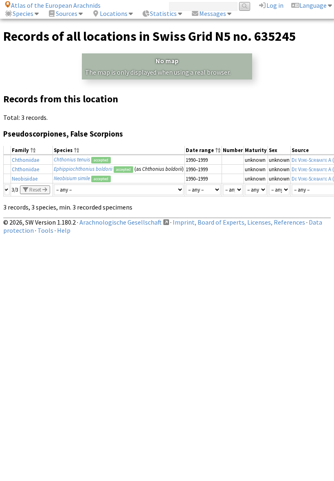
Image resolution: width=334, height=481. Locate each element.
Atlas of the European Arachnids (56, 5)
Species (23, 13)
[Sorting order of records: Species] (76, 150)
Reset (35, 189)
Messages (212, 13)
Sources (66, 13)
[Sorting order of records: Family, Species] (33, 150)
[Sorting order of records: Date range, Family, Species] (218, 150)
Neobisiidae (24, 178)
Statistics (163, 13)
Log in (274, 5)
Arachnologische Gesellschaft (120, 222)
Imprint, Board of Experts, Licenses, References (239, 222)
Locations (113, 13)
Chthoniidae (25, 160)
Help (63, 230)
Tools (45, 230)
